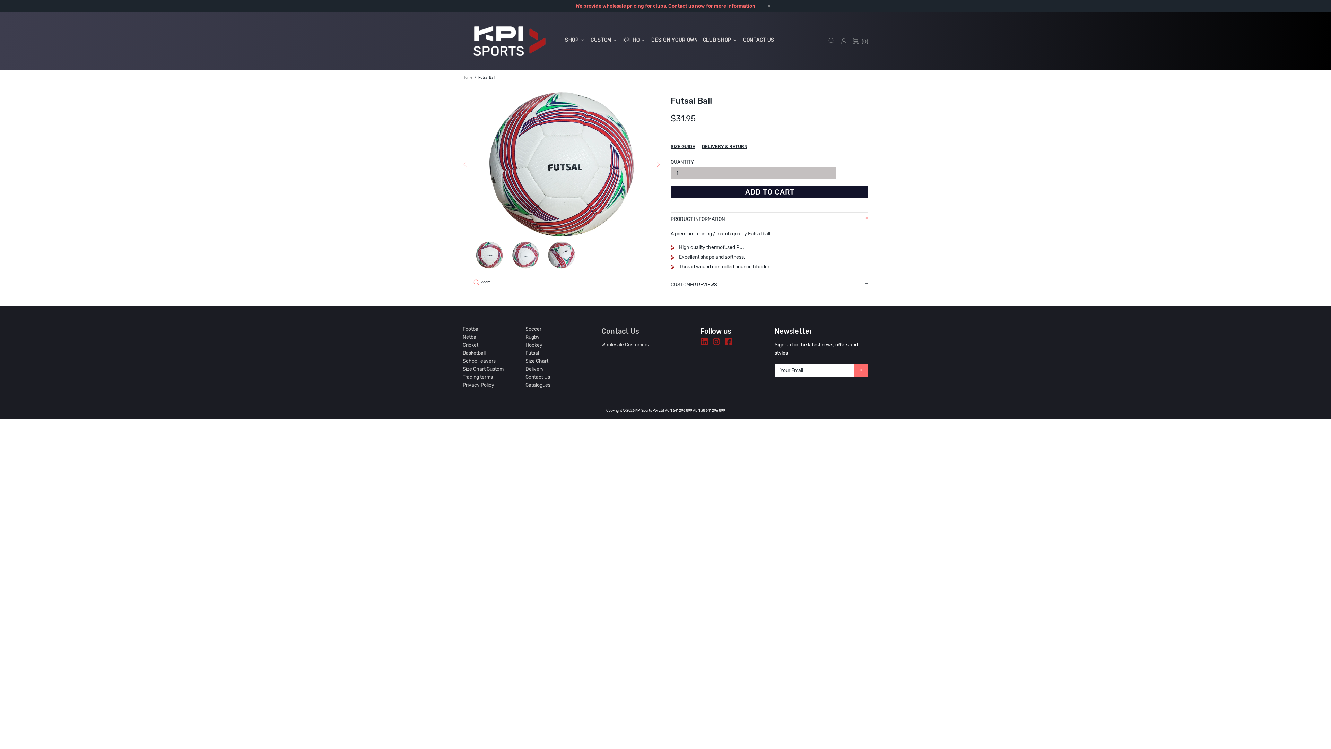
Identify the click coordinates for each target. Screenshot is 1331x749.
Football (471, 329)
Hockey (533, 345)
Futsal (532, 353)
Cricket (470, 345)
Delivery (534, 369)
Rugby (532, 337)
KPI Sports (509, 41)
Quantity (682, 162)
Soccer (533, 329)
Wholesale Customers (625, 345)
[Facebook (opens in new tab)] (728, 341)
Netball (470, 337)
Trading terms (478, 377)
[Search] (831, 41)
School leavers (479, 361)
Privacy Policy (478, 385)
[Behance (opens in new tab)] (704, 341)
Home (467, 78)
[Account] (843, 41)
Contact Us (537, 377)
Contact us (681, 6)
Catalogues (537, 385)
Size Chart (536, 361)
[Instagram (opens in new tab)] (716, 341)
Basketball (474, 353)
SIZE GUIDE (683, 146)
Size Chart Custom (483, 369)
